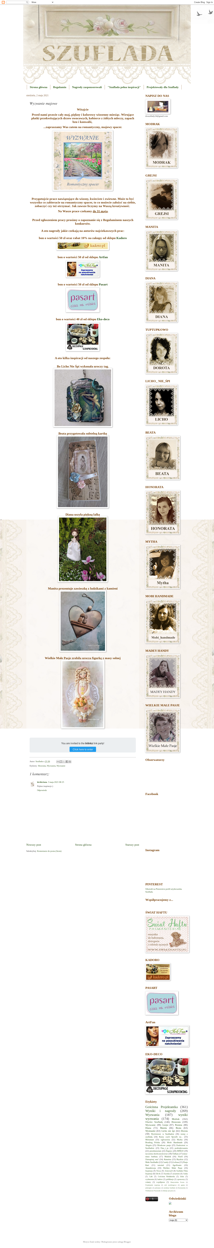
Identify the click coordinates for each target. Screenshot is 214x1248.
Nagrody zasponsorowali (87, 87)
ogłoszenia (165, 1140)
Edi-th (158, 1174)
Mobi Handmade (175, 1142)
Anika (185, 1174)
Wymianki (150, 1131)
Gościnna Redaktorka (166, 1177)
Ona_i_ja (164, 1148)
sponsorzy (181, 1179)
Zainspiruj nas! (152, 1159)
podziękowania (181, 1148)
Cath (151, 1177)
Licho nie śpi (168, 1131)
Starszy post (132, 844)
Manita (163, 1128)
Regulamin (59, 87)
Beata (178, 1128)
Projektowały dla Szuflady (163, 87)
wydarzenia (149, 1179)
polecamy (158, 1188)
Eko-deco (103, 319)
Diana (148, 1128)
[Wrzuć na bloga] (61, 761)
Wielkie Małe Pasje (172, 1168)
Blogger (127, 1242)
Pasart (103, 284)
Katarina (167, 1159)
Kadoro (121, 238)
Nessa (158, 1171)
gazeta (183, 1185)
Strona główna (38, 87)
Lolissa (176, 1162)
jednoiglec (148, 1188)
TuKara (175, 1154)
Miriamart (149, 1140)
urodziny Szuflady (169, 1188)
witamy (148, 1182)
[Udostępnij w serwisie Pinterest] (69, 761)
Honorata (42, 766)
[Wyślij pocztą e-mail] (58, 761)
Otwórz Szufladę (154, 1122)
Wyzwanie (61, 766)
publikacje (170, 1179)
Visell (180, 1157)
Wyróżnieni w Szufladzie (162, 1134)
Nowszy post (33, 844)
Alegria (148, 1145)
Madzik (167, 1157)
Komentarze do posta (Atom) (49, 851)
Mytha (180, 1140)
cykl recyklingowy (170, 1185)
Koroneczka (181, 1188)
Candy (165, 1162)
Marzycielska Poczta (177, 1182)
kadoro (160, 1179)
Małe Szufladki (151, 1162)
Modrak (176, 1119)
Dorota (184, 1131)
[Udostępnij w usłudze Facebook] (66, 761)
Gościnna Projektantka (161, 1107)
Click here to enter (83, 749)
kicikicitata (42, 782)
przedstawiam (155, 1151)
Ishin (182, 1177)
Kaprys (169, 1151)
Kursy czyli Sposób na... (171, 1137)
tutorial (161, 1165)
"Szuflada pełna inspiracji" (124, 87)
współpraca (160, 1182)
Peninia (178, 1125)
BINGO (180, 1151)
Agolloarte (177, 1165)
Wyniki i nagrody (160, 1111)
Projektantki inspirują (152, 1185)
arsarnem (176, 1174)
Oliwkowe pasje (164, 1145)
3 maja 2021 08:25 (56, 782)
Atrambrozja (150, 1168)
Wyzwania (51, 766)
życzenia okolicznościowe (156, 1154)
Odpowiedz (42, 790)
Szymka (167, 1174)
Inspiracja (149, 1171)
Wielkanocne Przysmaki (152, 1191)
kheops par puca (168, 1191)
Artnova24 (169, 1171)
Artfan (103, 257)
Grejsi (165, 1125)
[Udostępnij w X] (63, 761)
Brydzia (180, 1159)
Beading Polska (152, 1142)
